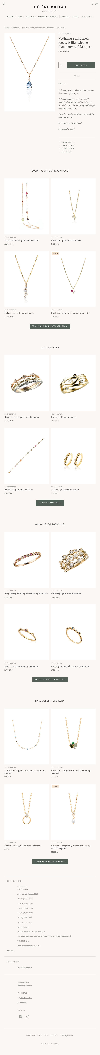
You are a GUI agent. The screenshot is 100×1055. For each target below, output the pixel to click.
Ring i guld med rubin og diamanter (21, 666)
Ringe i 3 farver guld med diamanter (21, 417)
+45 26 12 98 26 (26, 997)
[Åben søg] (4, 4)
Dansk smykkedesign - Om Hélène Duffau (42, 1035)
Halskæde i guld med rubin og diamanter (70, 313)
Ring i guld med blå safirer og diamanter (70, 666)
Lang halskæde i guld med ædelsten (21, 240)
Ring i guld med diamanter (63, 417)
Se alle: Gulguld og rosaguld (49, 679)
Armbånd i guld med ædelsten (18, 489)
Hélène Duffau (10, 237)
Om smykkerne (67, 1035)
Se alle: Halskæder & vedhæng (49, 861)
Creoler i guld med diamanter (65, 489)
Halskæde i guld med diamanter (66, 240)
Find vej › (10, 950)
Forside (7, 27)
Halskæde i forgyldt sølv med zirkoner (22, 845)
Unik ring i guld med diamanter (66, 593)
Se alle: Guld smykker (49, 503)
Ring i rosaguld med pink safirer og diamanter (26, 593)
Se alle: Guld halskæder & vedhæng (48, 326)
